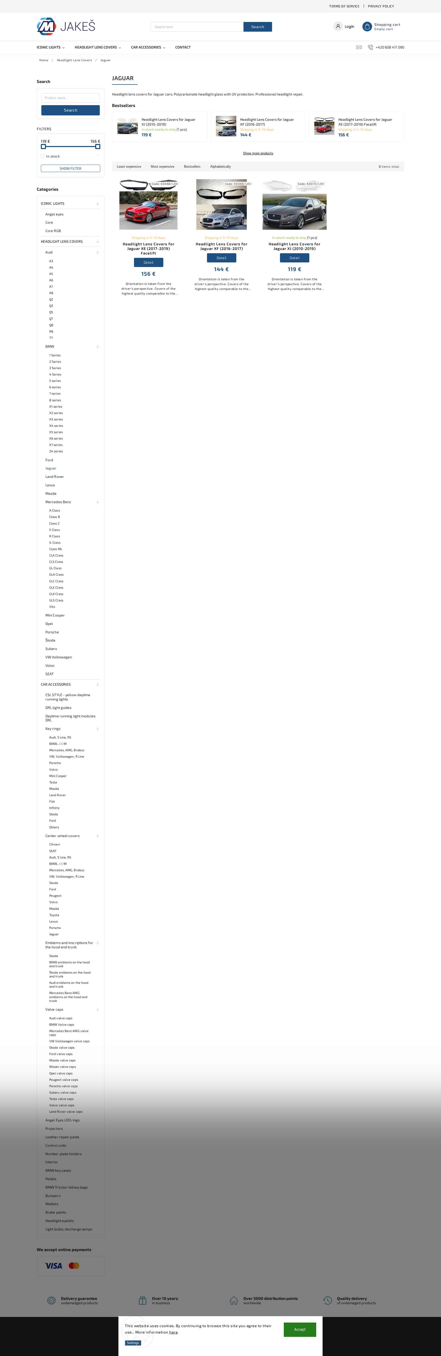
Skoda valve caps (62, 1047)
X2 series (56, 413)
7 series (54, 393)
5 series (55, 381)
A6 (51, 280)
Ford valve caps (61, 1054)
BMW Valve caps (61, 1024)
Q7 (51, 319)
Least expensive (129, 166)
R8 (51, 331)
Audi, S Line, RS (60, 737)
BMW (49, 346)
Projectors (54, 1128)
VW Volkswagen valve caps (69, 1041)
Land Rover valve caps (65, 1111)
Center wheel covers (62, 835)
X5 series (56, 432)
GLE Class (56, 587)
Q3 (51, 306)
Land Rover (54, 476)
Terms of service (344, 6)
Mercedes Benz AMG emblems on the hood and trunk (68, 996)
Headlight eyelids (59, 1220)
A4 (51, 267)
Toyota (54, 915)
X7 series (56, 445)
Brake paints (55, 1212)
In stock (72, 156)
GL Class (55, 568)
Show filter (70, 168)
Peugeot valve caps (63, 1079)
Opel (49, 623)
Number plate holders (63, 1154)
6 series (55, 387)
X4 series (56, 425)
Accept (300, 1329)
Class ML (55, 549)
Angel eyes (54, 214)
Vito (52, 606)
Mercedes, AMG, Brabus (66, 750)
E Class (54, 530)
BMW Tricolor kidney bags (66, 1187)
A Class (54, 510)
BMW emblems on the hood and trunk (69, 964)
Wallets (51, 1204)
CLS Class (56, 562)
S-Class (54, 542)
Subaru (51, 648)
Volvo (50, 665)
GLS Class (56, 600)
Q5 (51, 312)
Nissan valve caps (62, 1066)
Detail (149, 262)
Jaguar (51, 468)
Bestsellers (192, 166)
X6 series (56, 438)
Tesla (53, 782)
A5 (51, 274)
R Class (54, 536)
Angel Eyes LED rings (62, 1120)
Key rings (52, 728)
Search (257, 27)
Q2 (51, 299)
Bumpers (52, 1195)
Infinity (54, 808)
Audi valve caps (60, 1018)
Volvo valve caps (62, 1105)
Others (54, 827)
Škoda (50, 640)
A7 (51, 286)
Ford (49, 460)
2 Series (55, 361)
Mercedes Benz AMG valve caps (69, 1033)
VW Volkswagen (58, 657)
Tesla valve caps (61, 1099)
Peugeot (55, 895)
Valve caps (54, 1009)
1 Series (54, 355)
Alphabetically (220, 166)
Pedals (51, 1179)
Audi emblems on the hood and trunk (68, 984)
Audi (49, 252)
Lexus (50, 485)
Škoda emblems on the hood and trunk (70, 974)
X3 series (56, 419)
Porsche (52, 632)
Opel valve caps (61, 1073)
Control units (55, 1145)
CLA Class (56, 555)
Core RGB (53, 230)
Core (49, 222)
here (173, 1332)
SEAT (49, 674)
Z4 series (56, 451)
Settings (133, 1343)
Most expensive (162, 166)
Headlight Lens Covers (62, 241)
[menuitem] (53, 47)
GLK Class (56, 594)
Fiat (52, 801)
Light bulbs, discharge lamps (68, 1229)
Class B (54, 517)
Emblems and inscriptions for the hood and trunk (69, 944)
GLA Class (56, 574)
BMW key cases (58, 1170)
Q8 (51, 325)
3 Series (55, 368)
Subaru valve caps (62, 1092)
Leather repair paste (62, 1137)
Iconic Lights (52, 203)
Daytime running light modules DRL (70, 718)
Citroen (54, 844)
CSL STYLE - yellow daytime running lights (68, 697)
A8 (51, 293)
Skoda (53, 814)
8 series (55, 400)
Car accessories (56, 684)
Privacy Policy (381, 6)
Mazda (51, 493)
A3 (51, 261)
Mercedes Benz (58, 502)
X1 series (55, 406)
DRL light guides (58, 707)
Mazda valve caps (62, 1060)
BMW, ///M (58, 744)
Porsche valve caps (63, 1086)
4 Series (55, 374)
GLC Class (56, 581)
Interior (51, 1162)
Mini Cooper (55, 615)
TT (51, 338)
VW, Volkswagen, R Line (66, 756)
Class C (54, 523)
